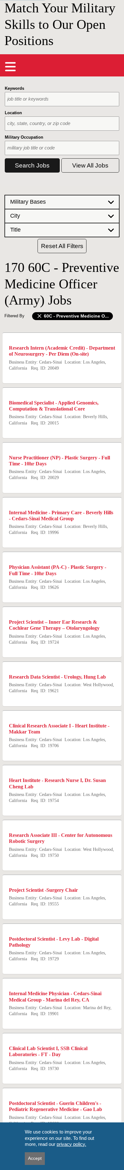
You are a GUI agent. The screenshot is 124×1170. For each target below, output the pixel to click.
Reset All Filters (62, 246)
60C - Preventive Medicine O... (76, 316)
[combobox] (62, 99)
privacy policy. (71, 1144)
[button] (62, 202)
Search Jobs (32, 165)
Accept (35, 1158)
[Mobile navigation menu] (10, 67)
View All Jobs (90, 165)
